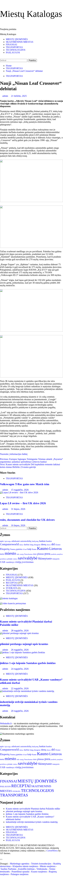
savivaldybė (27, 558)
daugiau (37, 544)
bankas (42, 541)
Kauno (43, 548)
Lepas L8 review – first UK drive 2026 (23, 503)
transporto (55, 559)
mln (18, 554)
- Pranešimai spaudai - (20, 871)
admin (5, 96)
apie (2, 541)
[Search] (1, 57)
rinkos (15, 559)
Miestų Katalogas (31, 14)
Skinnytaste (45, 558)
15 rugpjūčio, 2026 (20, 490)
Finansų (13, 549)
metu (2, 554)
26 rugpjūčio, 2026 (20, 649)
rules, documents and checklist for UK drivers (27, 519)
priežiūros (3, 559)
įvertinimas (28, 562)
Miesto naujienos (48, 866)
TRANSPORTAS (14, 47)
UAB (2, 562)
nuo (35, 554)
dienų (43, 544)
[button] (31, 181)
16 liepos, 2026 (18, 525)
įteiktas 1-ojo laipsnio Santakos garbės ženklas (28, 663)
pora (47, 553)
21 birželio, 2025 (19, 96)
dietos (49, 545)
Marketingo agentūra (19, 863)
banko (49, 541)
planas (40, 553)
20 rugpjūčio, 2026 (20, 711)
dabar (21, 545)
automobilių (25, 541)
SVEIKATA (11, 588)
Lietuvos (55, 549)
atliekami (15, 541)
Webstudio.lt (6, 723)
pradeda (53, 554)
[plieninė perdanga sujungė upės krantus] (19, 633)
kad (25, 549)
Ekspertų (4, 548)
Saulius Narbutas (8, 869)
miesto (10, 553)
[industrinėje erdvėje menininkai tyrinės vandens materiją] (27, 691)
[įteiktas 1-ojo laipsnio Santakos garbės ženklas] (22, 652)
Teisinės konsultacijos (41, 863)
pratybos (60, 554)
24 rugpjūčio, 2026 (20, 669)
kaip (29, 549)
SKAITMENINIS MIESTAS (19, 42)
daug (31, 545)
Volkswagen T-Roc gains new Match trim (24, 484)
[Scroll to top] (1, 856)
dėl (53, 544)
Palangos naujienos (19, 874)
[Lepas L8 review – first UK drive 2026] (19, 492)
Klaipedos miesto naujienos (25, 866)
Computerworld (9, 544)
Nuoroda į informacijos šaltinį (13, 454)
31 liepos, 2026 (18, 509)
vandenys (10, 562)
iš (23, 549)
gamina (19, 549)
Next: (30, 465)
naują (22, 554)
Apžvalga (7, 541)
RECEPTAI (11, 582)
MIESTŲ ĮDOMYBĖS (17, 39)
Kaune (34, 549)
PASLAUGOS (13, 52)
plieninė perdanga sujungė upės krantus (24, 644)
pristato (9, 559)
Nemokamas (28, 554)
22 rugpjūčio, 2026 (20, 688)
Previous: (31, 460)
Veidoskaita (41, 869)
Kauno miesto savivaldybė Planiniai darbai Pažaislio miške (33, 808)
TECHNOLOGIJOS (15, 50)
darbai (26, 544)
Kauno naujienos (39, 871)
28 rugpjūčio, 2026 (20, 630)
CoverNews (52, 850)
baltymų (35, 541)
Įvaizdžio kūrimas (26, 869)
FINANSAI (11, 44)
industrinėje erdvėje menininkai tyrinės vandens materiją (32, 822)
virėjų (18, 561)
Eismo (58, 545)
